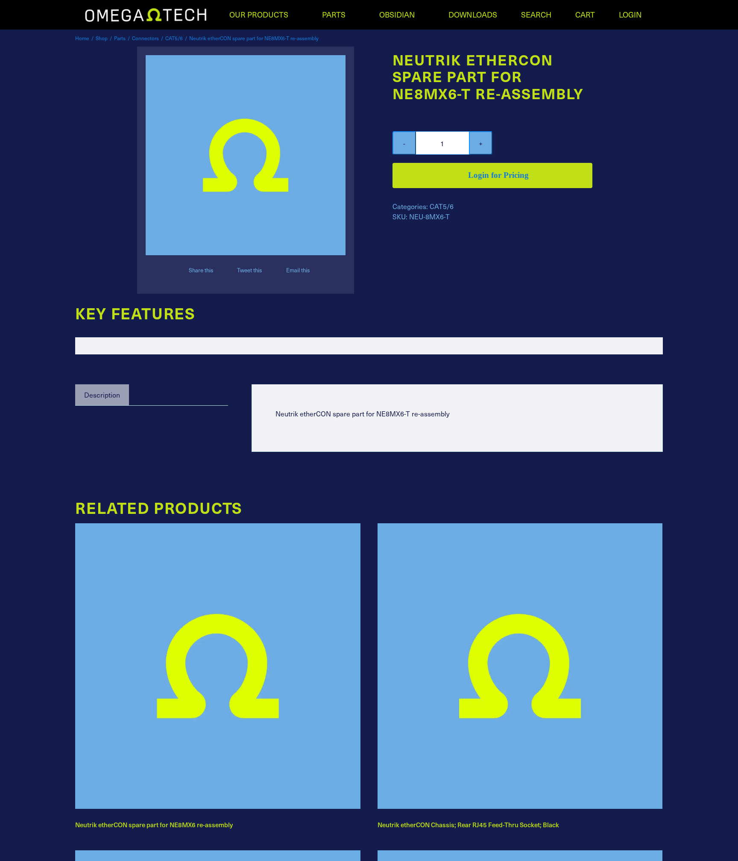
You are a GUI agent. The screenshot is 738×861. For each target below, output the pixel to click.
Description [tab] (102, 394)
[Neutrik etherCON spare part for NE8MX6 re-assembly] (217, 529)
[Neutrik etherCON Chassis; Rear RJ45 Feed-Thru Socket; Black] (520, 529)
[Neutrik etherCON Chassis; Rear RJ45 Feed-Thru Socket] (217, 856)
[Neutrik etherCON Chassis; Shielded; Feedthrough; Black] (520, 856)
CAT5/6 (442, 206)
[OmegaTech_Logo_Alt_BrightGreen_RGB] (146, 10)
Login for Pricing (498, 175)
